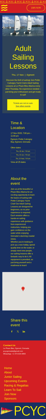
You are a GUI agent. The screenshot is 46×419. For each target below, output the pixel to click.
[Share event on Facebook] (12, 331)
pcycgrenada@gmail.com (13, 351)
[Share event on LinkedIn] (24, 331)
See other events (23, 106)
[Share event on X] (18, 331)
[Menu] (4, 8)
